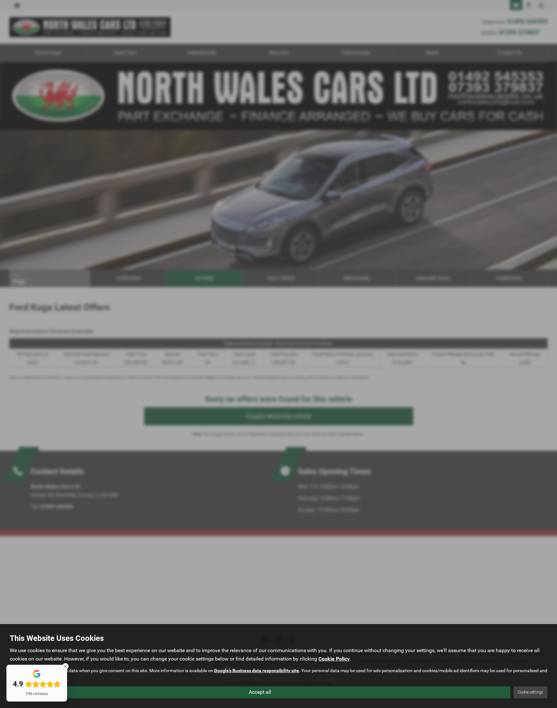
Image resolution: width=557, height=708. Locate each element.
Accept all (260, 692)
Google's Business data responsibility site (256, 670)
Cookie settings (530, 692)
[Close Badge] (65, 666)
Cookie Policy (334, 659)
